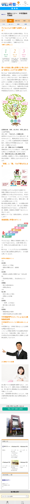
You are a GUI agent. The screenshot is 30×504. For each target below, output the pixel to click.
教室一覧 (17, 20)
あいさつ (11, 24)
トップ (3, 20)
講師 (18, 24)
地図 (24, 20)
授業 (26, 24)
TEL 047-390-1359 (15, 409)
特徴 (10, 20)
